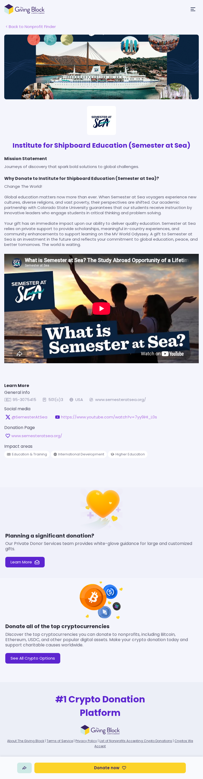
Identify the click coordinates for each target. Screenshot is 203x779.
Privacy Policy (86, 741)
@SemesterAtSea (29, 417)
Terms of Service (60, 741)
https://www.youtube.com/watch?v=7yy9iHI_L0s (109, 417)
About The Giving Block (25, 741)
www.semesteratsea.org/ (120, 399)
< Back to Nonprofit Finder (31, 26)
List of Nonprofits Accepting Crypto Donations (135, 741)
